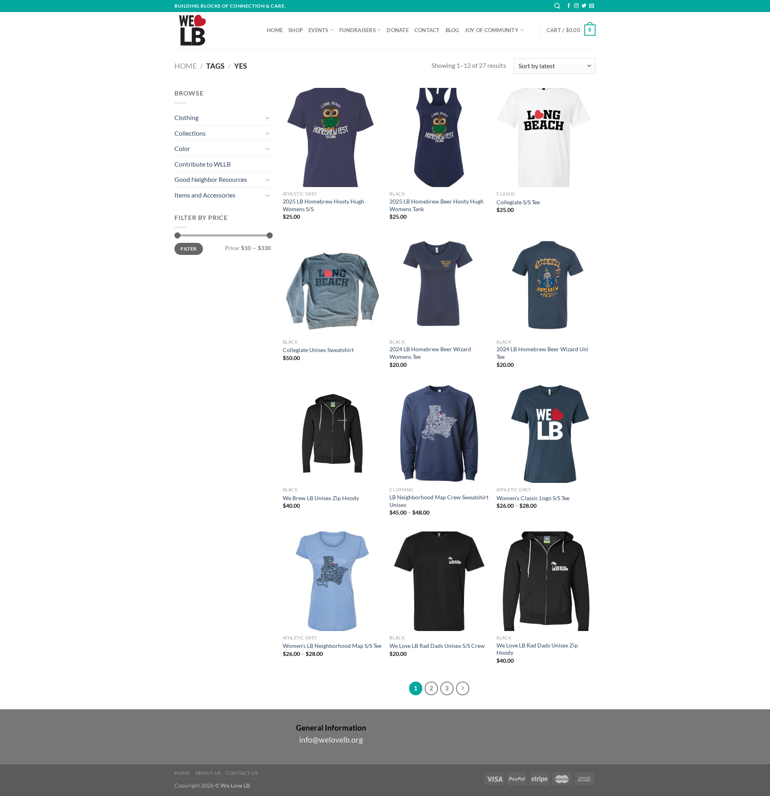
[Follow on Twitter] (584, 6)
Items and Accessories (204, 195)
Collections (190, 133)
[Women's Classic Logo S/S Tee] (546, 433)
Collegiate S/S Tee (518, 202)
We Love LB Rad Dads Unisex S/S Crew (437, 645)
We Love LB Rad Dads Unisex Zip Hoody (537, 649)
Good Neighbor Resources (210, 179)
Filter (188, 249)
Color (182, 148)
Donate (398, 30)
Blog (452, 30)
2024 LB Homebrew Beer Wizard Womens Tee (430, 353)
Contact (427, 30)
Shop (295, 30)
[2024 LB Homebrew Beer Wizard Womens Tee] (438, 285)
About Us (208, 773)
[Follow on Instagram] (576, 6)
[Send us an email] (591, 6)
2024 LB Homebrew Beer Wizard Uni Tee (542, 353)
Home (275, 30)
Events (318, 30)
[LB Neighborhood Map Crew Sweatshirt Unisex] (438, 433)
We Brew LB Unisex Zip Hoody (321, 498)
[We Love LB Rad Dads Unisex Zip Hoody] (546, 581)
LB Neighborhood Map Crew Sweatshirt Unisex (438, 501)
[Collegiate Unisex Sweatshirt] (332, 285)
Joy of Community (492, 30)
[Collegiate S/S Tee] (546, 137)
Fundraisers (357, 30)
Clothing (186, 117)
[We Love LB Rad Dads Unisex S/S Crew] (438, 581)
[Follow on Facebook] (568, 6)
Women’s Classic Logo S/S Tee (532, 498)
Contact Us (241, 773)
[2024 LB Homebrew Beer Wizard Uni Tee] (546, 285)
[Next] (463, 688)
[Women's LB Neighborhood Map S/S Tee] (332, 581)
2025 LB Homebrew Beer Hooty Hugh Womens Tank (436, 205)
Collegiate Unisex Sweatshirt (318, 349)
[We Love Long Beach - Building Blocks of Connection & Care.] (214, 30)
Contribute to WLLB (202, 164)
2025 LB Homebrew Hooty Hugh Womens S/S (323, 205)
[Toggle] (267, 117)
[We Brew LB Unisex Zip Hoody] (332, 433)
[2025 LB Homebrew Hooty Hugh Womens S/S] (332, 137)
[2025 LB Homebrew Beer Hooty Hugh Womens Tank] (438, 137)
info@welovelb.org (331, 739)
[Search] (557, 6)
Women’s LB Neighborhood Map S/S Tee (332, 645)
